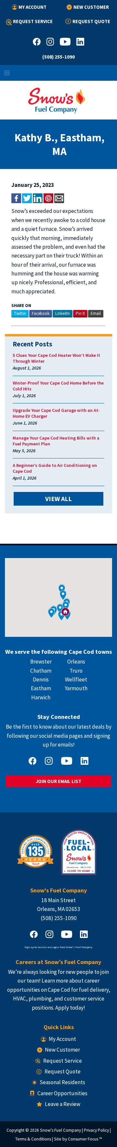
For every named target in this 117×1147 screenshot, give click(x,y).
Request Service (33, 21)
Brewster (41, 661)
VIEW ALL (58, 499)
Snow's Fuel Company (60, 1130)
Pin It (80, 313)
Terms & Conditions (33, 1139)
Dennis (41, 679)
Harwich (40, 697)
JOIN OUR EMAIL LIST (58, 781)
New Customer (91, 7)
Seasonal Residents (62, 1082)
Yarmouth (76, 688)
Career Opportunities (62, 1093)
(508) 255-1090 (58, 57)
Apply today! (70, 1007)
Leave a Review (62, 1104)
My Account (32, 7)
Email (96, 313)
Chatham (40, 670)
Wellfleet (76, 679)
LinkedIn (62, 313)
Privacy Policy (96, 1130)
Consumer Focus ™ (85, 1139)
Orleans (76, 661)
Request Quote (91, 21)
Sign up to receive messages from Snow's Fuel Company (58, 947)
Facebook (40, 313)
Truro (76, 670)
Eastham (41, 688)
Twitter (20, 313)
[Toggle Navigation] (58, 73)
